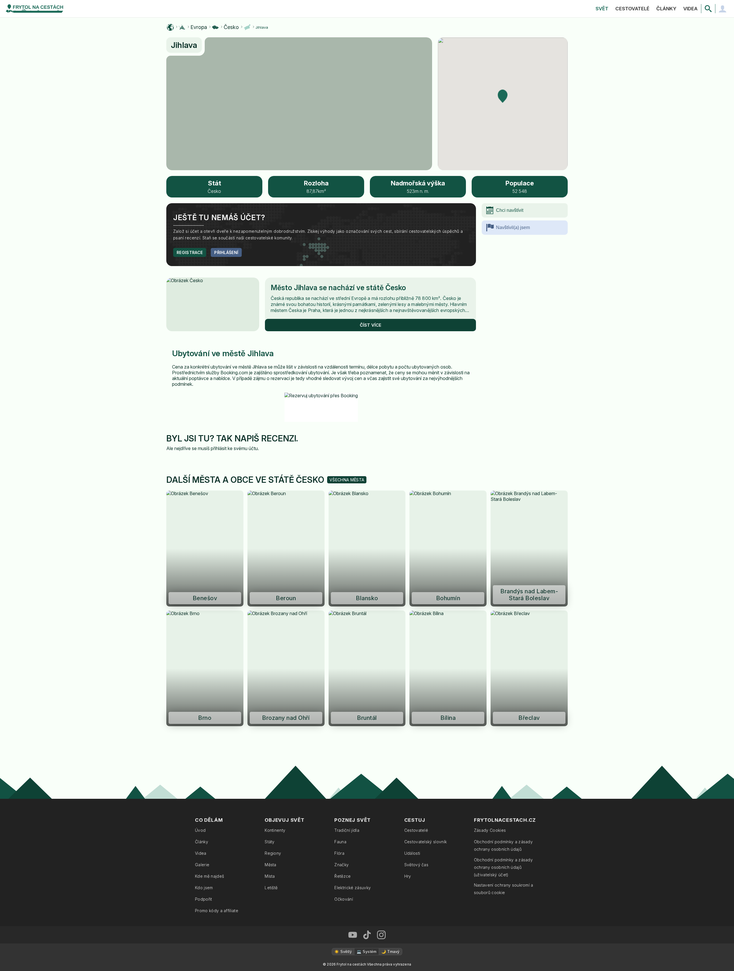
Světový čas (416, 864)
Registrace (190, 252)
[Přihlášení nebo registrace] (722, 8)
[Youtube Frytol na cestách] (352, 935)
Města (270, 864)
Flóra (339, 853)
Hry (407, 876)
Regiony (273, 853)
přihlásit (219, 448)
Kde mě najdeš (209, 876)
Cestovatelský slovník (425, 841)
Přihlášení (226, 252)
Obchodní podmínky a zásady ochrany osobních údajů (503, 845)
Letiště (271, 887)
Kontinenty (275, 830)
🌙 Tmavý (390, 951)
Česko (231, 27)
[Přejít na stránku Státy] (215, 27)
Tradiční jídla (346, 830)
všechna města (346, 479)
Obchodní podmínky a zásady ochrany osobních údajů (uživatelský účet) (503, 867)
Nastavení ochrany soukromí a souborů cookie (503, 889)
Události (412, 853)
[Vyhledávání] (708, 8)
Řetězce (342, 876)
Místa (270, 876)
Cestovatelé (632, 8)
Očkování (343, 899)
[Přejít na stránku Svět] (170, 27)
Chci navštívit (509, 210)
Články (666, 8)
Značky (341, 864)
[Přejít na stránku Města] (247, 27)
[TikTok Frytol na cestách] (367, 935)
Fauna (340, 841)
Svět (602, 8)
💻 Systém (366, 951)
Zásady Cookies (490, 830)
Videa (690, 8)
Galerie (202, 864)
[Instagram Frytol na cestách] (381, 935)
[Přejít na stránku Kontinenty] (182, 27)
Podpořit (203, 899)
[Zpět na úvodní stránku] (34, 8)
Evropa (198, 27)
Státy (270, 841)
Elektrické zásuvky (352, 887)
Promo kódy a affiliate (216, 910)
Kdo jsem (204, 887)
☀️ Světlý (343, 951)
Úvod (200, 830)
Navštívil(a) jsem (513, 227)
